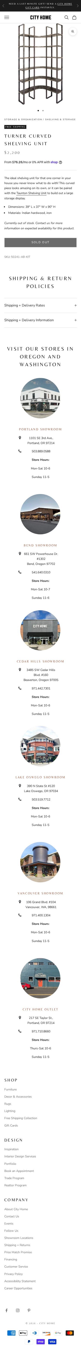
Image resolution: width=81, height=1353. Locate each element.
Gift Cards (11, 1125)
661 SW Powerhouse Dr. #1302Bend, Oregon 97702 (41, 559)
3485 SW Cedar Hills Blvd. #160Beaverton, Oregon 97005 (41, 675)
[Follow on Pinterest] (29, 1310)
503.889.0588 (41, 451)
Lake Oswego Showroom (40, 777)
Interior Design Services (20, 1156)
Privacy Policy (13, 1274)
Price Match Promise (18, 1252)
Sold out (41, 242)
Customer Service (16, 1267)
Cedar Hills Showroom (40, 661)
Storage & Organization (23, 119)
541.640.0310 (41, 572)
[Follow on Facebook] (6, 1310)
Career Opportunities (18, 1288)
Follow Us (11, 1231)
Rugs (7, 1104)
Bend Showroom (40, 545)
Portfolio (10, 1164)
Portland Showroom (40, 429)
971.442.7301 (41, 688)
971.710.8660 (41, 1031)
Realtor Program (15, 1185)
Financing (10, 1259)
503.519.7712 (41, 799)
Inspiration (11, 1149)
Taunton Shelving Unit (31, 193)
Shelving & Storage (60, 119)
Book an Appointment (19, 1171)
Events (8, 1224)
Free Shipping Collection (20, 1118)
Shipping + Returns (17, 1245)
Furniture (10, 1089)
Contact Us (11, 1216)
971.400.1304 (41, 915)
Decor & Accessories (18, 1097)
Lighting (9, 1111)
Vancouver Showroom (40, 893)
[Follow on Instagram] (18, 1310)
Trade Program (14, 1178)
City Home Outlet (40, 1009)
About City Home (16, 1209)
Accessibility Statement (20, 1281)
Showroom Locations (18, 1238)
